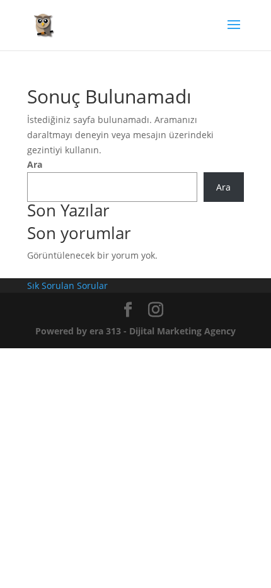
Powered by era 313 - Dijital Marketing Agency (135, 331)
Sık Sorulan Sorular (67, 285)
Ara (34, 164)
